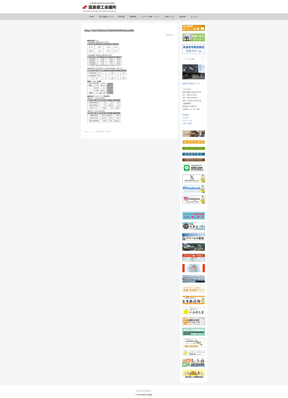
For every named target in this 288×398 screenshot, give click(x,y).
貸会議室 (185, 115)
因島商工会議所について (191, 83)
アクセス (185, 118)
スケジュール (187, 120)
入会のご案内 (187, 123)
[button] (203, 59)
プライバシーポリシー (144, 391)
